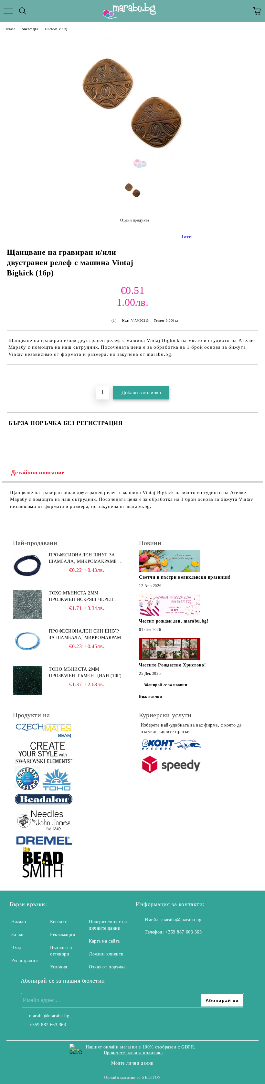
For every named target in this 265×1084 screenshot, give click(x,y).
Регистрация (24, 960)
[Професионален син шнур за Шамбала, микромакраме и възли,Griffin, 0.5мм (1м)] (27, 642)
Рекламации (63, 934)
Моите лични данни (132, 1063)
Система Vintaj (56, 29)
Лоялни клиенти (106, 954)
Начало (10, 29)
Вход (16, 947)
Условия (58, 967)
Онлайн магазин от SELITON (132, 1077)
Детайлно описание (38, 472)
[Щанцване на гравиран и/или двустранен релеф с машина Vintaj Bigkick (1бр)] (132, 170)
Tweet (187, 236)
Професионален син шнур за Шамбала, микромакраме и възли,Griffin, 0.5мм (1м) (86, 635)
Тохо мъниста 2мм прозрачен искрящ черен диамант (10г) (81, 597)
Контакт (58, 921)
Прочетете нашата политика (133, 1052)
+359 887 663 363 (183, 932)
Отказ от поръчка (107, 967)
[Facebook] (144, 945)
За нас (17, 934)
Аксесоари (30, 29)
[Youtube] (172, 945)
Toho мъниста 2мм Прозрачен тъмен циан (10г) (85, 672)
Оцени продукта (134, 220)
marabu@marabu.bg (181, 919)
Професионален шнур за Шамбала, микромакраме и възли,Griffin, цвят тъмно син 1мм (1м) (85, 558)
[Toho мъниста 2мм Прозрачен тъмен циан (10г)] (27, 680)
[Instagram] (158, 945)
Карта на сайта (104, 941)
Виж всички (150, 696)
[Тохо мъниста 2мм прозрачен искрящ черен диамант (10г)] (27, 604)
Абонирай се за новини (165, 685)
